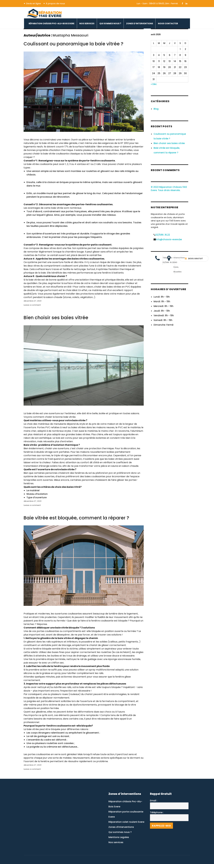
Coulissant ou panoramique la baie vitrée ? (73, 43)
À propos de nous (55, 3)
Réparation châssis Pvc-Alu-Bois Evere (51, 23)
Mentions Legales (118, 837)
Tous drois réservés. (169, 190)
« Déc (154, 84)
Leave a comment (32, 305)
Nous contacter (168, 23)
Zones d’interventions (139, 23)
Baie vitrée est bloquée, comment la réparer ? (76, 517)
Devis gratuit (195, 258)
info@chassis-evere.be (169, 239)
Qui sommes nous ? (110, 23)
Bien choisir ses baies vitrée (56, 317)
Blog (156, 108)
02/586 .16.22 (162, 234)
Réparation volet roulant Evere (126, 822)
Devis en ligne (33, 3)
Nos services (86, 23)
